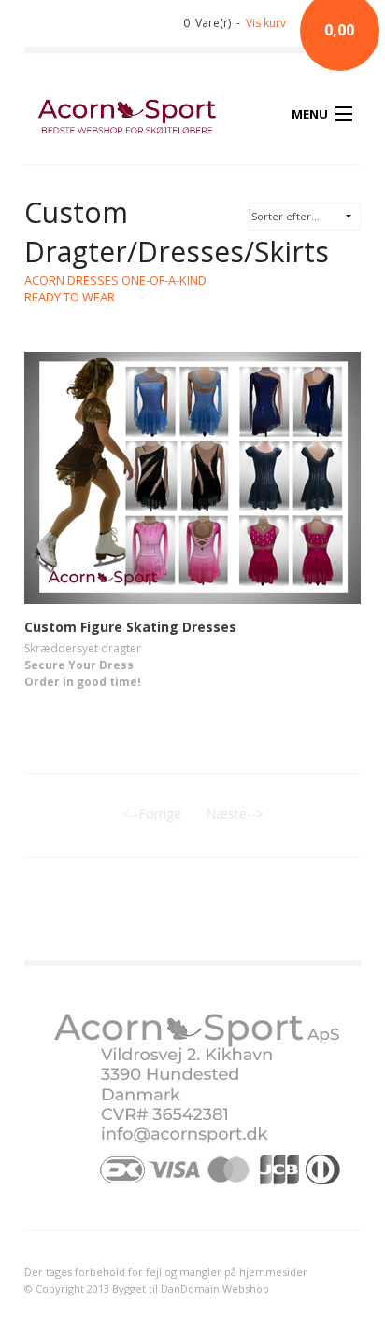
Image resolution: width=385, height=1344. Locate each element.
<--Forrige (151, 813)
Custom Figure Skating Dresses (130, 627)
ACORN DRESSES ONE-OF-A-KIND (115, 280)
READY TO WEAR (69, 296)
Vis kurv (266, 23)
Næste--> (235, 813)
